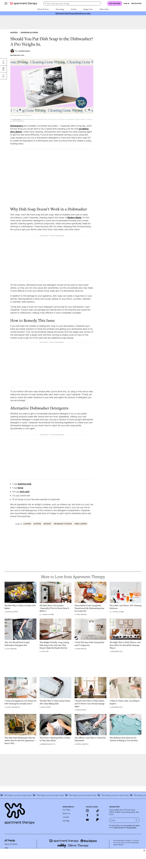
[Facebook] (87, 815)
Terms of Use (118, 827)
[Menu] (6, 3)
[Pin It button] (20, 109)
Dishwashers (16, 126)
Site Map (66, 820)
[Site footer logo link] (32, 812)
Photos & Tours (43, 9)
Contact (66, 817)
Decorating (60, 9)
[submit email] (136, 820)
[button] (89, 109)
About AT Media (11, 844)
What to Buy (104, 9)
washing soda (24, 484)
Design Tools (87, 9)
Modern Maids (74, 217)
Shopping (14, 32)
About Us (66, 813)
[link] (20, 607)
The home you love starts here (43, 795)
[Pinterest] (97, 815)
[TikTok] (97, 810)
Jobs (6, 847)
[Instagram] (87, 810)
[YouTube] (87, 819)
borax (20, 488)
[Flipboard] (97, 819)
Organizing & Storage (29, 32)
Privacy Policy (131, 827)
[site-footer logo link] (10, 841)
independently (17, 119)
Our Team (66, 809)
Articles (73, 9)
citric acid (24, 491)
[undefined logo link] (23, 3)
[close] (144, 850)
